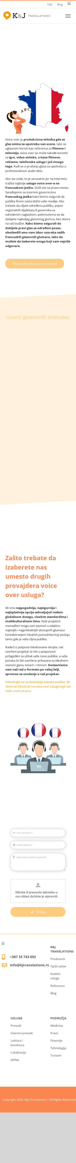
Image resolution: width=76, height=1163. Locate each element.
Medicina (56, 1026)
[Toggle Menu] (68, 16)
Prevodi (16, 1026)
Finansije (56, 1040)
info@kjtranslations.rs (29, 965)
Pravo (54, 1033)
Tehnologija (58, 1048)
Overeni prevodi (22, 1033)
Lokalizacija (18, 1052)
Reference (57, 986)
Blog (53, 993)
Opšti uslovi (58, 966)
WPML (15, 1060)
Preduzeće (57, 959)
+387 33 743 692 (23, 956)
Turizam (56, 1055)
